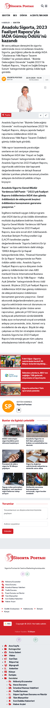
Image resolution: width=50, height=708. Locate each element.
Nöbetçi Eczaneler (13, 582)
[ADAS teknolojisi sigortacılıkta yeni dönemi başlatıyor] (13, 431)
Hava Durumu (10, 585)
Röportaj (13, 662)
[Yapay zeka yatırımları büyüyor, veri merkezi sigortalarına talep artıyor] (13, 479)
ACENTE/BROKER (39, 15)
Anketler (13, 668)
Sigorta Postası (24, 405)
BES (15, 15)
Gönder (8, 531)
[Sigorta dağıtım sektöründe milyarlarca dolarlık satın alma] (37, 456)
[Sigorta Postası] (19, 6)
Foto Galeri (15, 652)
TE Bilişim (31, 632)
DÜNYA (23, 15)
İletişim (40, 609)
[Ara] (42, 6)
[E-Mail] (19, 410)
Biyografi (14, 665)
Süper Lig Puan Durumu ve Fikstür (30, 694)
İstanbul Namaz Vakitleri (15, 587)
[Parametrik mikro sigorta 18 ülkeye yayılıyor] (13, 456)
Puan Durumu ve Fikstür (14, 593)
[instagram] (19, 640)
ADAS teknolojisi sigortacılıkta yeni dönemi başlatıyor (10, 441)
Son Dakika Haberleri (14, 599)
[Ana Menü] (46, 6)
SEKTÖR (6, 15)
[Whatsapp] (27, 574)
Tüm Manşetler (11, 596)
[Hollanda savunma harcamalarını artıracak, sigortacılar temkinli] (37, 479)
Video (12, 655)
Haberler (6, 23)
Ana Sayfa (14, 646)
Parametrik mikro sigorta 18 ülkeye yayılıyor (10, 466)
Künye (6, 612)
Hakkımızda (28, 609)
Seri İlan (13, 659)
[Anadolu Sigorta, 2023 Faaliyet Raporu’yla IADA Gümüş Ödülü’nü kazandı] (25, 97)
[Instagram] (23, 574)
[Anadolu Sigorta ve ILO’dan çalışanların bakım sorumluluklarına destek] (37, 431)
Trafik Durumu (11, 590)
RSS (9, 624)
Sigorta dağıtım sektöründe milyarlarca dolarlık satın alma (36, 466)
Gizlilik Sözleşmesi (11, 609)
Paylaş (7, 115)
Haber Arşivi (10, 602)
